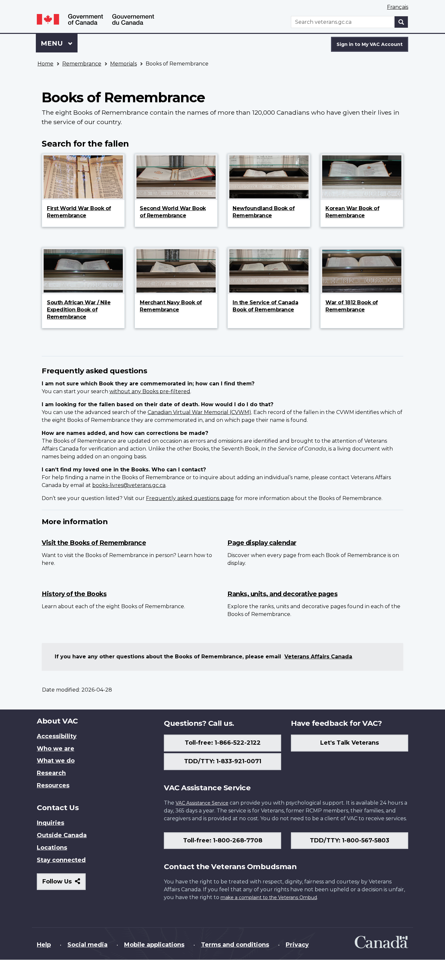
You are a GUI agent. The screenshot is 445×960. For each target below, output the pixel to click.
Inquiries (50, 822)
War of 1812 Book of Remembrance (351, 306)
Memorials (123, 64)
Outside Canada (62, 835)
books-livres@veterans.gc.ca (128, 485)
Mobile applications (154, 944)
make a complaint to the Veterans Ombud (269, 897)
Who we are (55, 748)
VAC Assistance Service (202, 803)
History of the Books (74, 594)
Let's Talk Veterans (349, 742)
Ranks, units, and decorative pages (282, 594)
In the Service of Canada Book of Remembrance (265, 306)
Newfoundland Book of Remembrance (263, 212)
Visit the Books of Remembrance (94, 543)
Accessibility (57, 736)
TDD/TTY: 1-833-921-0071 (222, 761)
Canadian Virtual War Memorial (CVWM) (199, 412)
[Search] (401, 22)
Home (45, 64)
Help (44, 944)
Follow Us (64, 884)
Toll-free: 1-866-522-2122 (223, 742)
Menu (53, 43)
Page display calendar (261, 543)
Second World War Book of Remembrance (173, 212)
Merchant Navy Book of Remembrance (171, 306)
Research (51, 773)
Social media (87, 944)
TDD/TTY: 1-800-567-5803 (349, 840)
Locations (52, 847)
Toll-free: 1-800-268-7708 (222, 840)
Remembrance (81, 64)
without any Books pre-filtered (149, 391)
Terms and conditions (235, 944)
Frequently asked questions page (190, 498)
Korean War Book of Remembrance (352, 212)
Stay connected (61, 860)
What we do (56, 760)
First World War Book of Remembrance (79, 212)
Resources (53, 785)
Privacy (297, 944)
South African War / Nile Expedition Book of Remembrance (78, 309)
